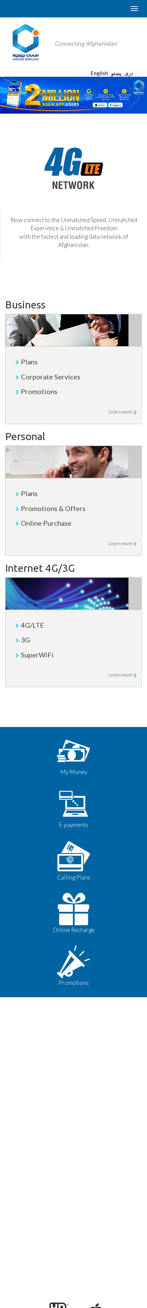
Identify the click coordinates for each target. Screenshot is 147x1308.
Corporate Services (50, 377)
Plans (29, 362)
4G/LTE (32, 625)
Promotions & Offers (53, 508)
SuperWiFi (37, 655)
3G (25, 640)
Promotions (39, 391)
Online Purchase (46, 523)
